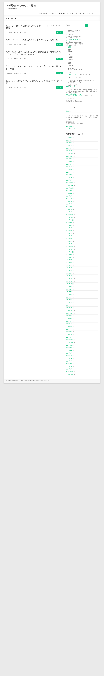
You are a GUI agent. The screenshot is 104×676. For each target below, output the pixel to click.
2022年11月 (69, 249)
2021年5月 (69, 294)
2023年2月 (69, 241)
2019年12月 (69, 339)
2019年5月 (69, 358)
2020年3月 (69, 331)
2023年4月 (69, 236)
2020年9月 (69, 315)
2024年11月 (69, 185)
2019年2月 (69, 366)
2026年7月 (69, 140)
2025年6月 (69, 166)
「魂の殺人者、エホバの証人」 (74, 95)
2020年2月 (69, 334)
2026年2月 (69, 145)
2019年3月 (69, 363)
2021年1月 (69, 305)
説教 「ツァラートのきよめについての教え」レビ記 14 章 (32, 40)
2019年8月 (69, 350)
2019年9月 (69, 347)
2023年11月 (69, 217)
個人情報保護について (72, 126)
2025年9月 (69, 158)
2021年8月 (69, 289)
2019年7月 (69, 353)
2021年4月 (69, 297)
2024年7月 (69, 196)
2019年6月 (69, 355)
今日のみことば (70, 86)
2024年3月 (69, 206)
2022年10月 (69, 252)
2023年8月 (69, 225)
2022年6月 (69, 262)
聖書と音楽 (78, 13)
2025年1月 (69, 180)
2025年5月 (69, 169)
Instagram (69, 41)
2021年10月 (69, 284)
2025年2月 (69, 177)
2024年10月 (69, 188)
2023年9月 (69, 222)
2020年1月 (69, 337)
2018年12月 (69, 371)
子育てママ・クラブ (73, 74)
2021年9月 (69, 286)
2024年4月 (69, 204)
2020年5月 (69, 326)
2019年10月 (69, 345)
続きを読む (59, 32)
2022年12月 (69, 246)
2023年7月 (69, 228)
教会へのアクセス (88, 13)
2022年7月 (69, 260)
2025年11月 (69, 153)
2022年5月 (69, 265)
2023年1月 (69, 244)
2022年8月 (69, 257)
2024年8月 (69, 193)
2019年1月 (69, 369)
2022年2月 (69, 273)
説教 (25, 32)
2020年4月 (69, 329)
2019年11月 (69, 342)
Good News (62, 13)
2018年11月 (69, 374)
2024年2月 (69, 209)
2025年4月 (69, 172)
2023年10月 (69, 220)
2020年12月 (69, 307)
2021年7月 (69, 292)
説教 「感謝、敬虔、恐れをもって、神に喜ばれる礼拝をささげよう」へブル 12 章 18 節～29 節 (34, 53)
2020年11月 (69, 310)
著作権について (70, 128)
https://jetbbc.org (76, 39)
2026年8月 (69, 137)
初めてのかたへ (53, 13)
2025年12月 (69, 150)
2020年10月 (69, 313)
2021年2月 (69, 302)
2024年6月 (69, 198)
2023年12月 (69, 214)
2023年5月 (69, 233)
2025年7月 (69, 164)
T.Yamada (10, 32)
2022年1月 (69, 276)
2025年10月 (69, 156)
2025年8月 (69, 161)
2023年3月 (69, 238)
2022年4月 (69, 268)
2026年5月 (69, 142)
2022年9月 (69, 254)
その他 (96, 13)
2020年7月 (69, 321)
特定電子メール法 (71, 47)
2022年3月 (69, 270)
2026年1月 (69, 148)
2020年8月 (69, 318)
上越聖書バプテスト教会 (21, 5)
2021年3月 (69, 300)
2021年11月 (69, 281)
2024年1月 (69, 212)
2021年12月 (69, 278)
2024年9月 (69, 190)
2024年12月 (69, 182)
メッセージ (70, 13)
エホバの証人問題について (73, 94)
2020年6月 (69, 323)
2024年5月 (69, 201)
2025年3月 (69, 174)
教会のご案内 (43, 13)
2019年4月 (69, 361)
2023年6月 (69, 230)
